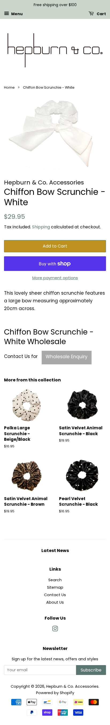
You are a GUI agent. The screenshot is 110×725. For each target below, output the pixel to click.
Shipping (41, 227)
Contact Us (55, 595)
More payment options (55, 278)
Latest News (55, 550)
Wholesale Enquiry (67, 356)
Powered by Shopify (55, 692)
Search (55, 580)
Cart (101, 13)
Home (9, 87)
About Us (55, 602)
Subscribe (91, 670)
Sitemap (55, 587)
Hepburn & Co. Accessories (72, 686)
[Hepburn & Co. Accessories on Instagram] (55, 629)
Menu (16, 13)
